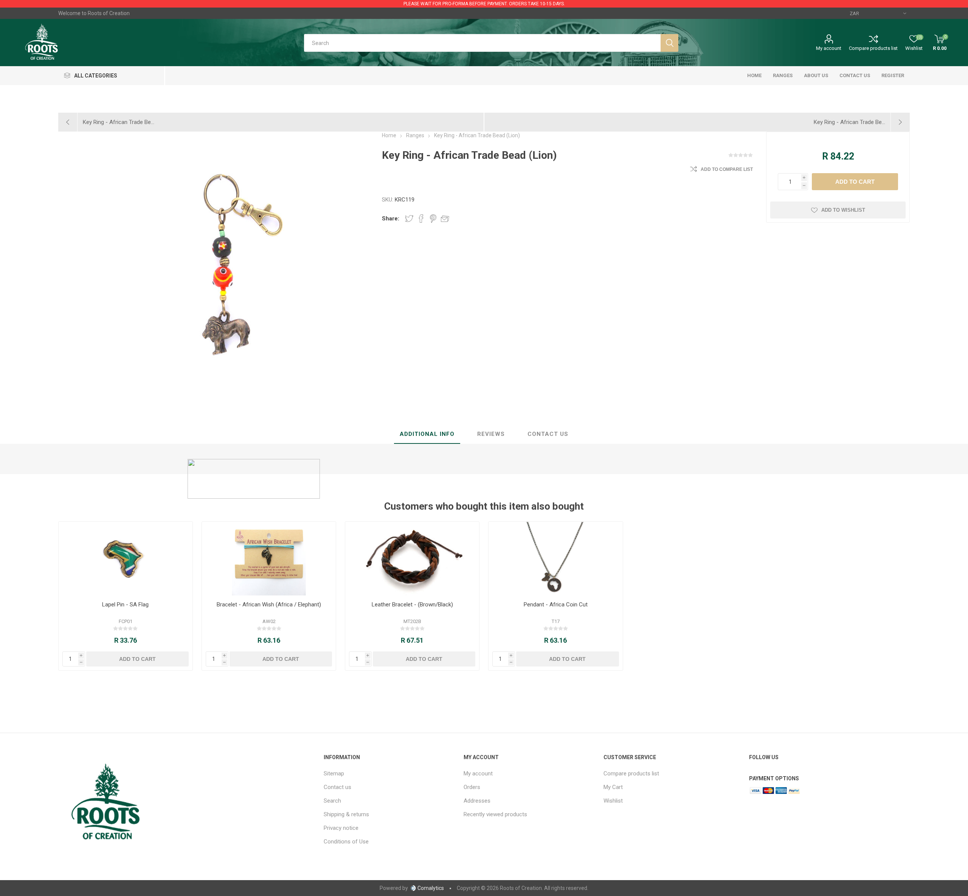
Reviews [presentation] (491, 434)
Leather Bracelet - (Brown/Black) (412, 604)
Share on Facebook (421, 218)
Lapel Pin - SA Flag (125, 604)
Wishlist (613, 800)
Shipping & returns (346, 814)
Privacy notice (341, 828)
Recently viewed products (495, 814)
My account (828, 48)
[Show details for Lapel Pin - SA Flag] (126, 558)
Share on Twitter (409, 218)
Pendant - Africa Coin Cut (556, 604)
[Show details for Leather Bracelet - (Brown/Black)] (412, 558)
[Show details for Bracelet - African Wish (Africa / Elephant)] (269, 558)
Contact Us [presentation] (547, 434)
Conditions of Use (346, 841)
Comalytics (430, 888)
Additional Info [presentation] (427, 434)
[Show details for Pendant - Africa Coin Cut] (556, 558)
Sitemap (334, 773)
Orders (472, 787)
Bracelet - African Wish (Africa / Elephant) (269, 604)
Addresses (477, 800)
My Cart (613, 787)
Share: (390, 218)
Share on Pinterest (433, 218)
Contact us (337, 787)
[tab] (427, 434)
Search (332, 800)
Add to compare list (727, 169)
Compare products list (873, 48)
